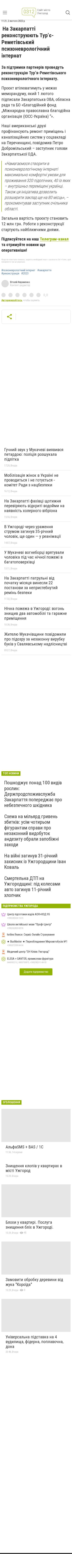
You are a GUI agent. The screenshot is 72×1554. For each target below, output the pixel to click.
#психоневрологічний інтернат (18, 270)
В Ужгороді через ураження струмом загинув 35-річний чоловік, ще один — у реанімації (32, 531)
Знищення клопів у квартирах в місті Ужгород (34, 1168)
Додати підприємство (36, 971)
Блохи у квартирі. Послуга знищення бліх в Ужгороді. (29, 1225)
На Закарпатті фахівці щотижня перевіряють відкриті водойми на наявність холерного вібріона (34, 506)
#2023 (24, 273)
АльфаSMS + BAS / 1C (24, 1147)
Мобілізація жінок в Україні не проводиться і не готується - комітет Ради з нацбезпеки (31, 480)
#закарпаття (44, 270)
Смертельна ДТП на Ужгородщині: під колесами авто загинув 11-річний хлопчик (32, 886)
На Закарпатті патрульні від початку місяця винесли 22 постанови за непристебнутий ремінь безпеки (31, 585)
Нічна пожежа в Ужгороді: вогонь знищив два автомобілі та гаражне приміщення (35, 613)
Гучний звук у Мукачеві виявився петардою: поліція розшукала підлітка (33, 454)
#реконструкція (10, 273)
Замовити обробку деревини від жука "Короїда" (34, 1282)
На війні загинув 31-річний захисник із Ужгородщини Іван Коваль (35, 861)
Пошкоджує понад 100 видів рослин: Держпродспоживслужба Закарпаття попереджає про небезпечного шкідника (33, 794)
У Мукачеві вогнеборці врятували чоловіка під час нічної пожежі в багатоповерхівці (34, 557)
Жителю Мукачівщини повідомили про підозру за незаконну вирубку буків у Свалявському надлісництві (35, 639)
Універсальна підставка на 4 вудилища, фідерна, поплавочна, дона (34, 1341)
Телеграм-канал (54, 239)
